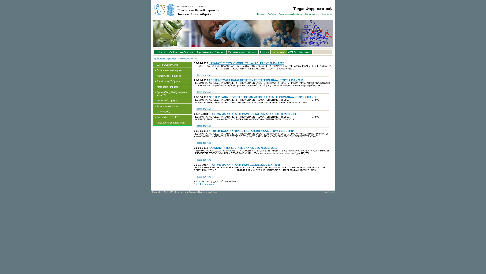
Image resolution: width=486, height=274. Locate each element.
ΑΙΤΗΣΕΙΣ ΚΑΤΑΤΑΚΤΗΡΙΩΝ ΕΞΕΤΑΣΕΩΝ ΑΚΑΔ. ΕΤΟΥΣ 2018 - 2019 (251, 130)
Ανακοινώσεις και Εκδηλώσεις (291, 14)
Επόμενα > (209, 184)
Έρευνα (264, 51)
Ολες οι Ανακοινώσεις (167, 65)
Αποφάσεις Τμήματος (167, 87)
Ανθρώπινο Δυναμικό (181, 51)
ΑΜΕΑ (292, 51)
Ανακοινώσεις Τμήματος (169, 76)
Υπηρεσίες (304, 51)
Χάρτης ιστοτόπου (312, 14)
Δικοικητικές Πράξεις (167, 100)
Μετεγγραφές (163, 111)
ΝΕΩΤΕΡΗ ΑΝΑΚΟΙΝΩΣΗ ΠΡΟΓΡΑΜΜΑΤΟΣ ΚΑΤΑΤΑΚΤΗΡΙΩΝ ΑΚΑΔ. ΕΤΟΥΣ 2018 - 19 (262, 97)
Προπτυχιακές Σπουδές (211, 51)
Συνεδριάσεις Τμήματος (168, 81)
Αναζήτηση (272, 14)
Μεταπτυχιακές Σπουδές (242, 51)
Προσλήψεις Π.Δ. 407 (168, 117)
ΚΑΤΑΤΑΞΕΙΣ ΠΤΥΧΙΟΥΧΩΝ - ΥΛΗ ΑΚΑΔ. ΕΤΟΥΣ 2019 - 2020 (246, 63)
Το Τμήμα (160, 51)
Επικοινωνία (327, 14)
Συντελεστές (328, 192)
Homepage (261, 14)
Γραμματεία (278, 51)
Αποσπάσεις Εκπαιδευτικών (171, 122)
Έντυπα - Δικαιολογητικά (169, 70)
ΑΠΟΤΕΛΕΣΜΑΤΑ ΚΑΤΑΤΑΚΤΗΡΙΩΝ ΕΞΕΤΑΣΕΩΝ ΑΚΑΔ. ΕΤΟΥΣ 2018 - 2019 (256, 80)
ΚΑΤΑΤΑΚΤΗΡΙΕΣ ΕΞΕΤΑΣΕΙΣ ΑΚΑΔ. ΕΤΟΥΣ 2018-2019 (243, 147)
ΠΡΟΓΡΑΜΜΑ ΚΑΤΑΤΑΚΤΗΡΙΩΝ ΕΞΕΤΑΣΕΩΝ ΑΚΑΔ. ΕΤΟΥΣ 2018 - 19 (252, 113)
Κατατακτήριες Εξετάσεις (169, 106)
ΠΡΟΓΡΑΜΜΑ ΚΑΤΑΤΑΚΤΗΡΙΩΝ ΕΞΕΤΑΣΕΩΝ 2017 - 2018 (245, 164)
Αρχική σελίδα (159, 59)
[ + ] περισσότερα (202, 75)
